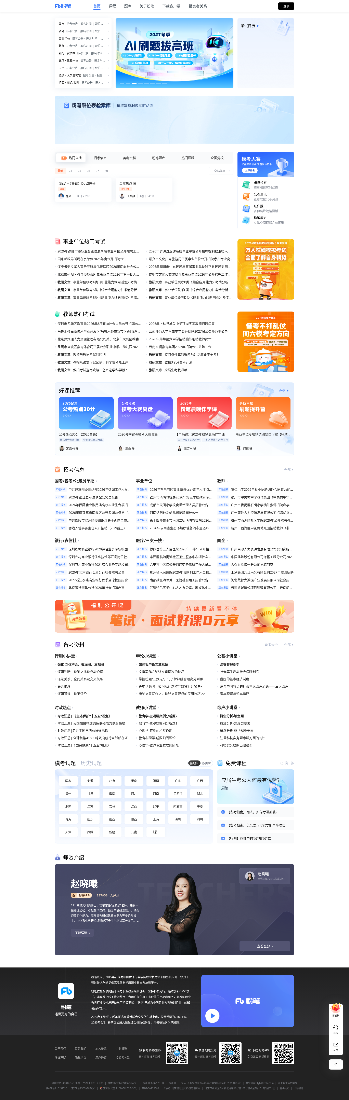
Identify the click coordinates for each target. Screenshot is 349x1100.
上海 (156, 819)
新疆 (112, 832)
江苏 (90, 806)
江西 (134, 806)
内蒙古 (177, 806)
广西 (200, 781)
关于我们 (60, 1048)
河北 (134, 794)
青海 (68, 819)
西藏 (90, 832)
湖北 (200, 794)
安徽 (90, 781)
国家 (68, 781)
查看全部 (263, 946)
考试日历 (248, 25)
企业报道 (121, 1048)
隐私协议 (80, 1057)
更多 (282, 390)
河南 (156, 794)
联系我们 (80, 1048)
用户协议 (101, 1057)
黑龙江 (177, 794)
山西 (112, 819)
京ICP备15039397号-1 (83, 1088)
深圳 (178, 819)
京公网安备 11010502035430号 (120, 1088)
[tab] (71, 157)
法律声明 (60, 1057)
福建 (156, 781)
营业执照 (284, 1088)
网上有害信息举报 (287, 1083)
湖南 (68, 806)
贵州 (68, 794)
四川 (200, 819)
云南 (134, 832)
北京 (112, 781)
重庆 (134, 781)
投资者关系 (123, 1057)
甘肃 (90, 794)
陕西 (134, 819)
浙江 (156, 832)
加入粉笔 (101, 1048)
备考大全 (271, 645)
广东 (178, 781)
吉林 (112, 806)
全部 (287, 470)
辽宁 (156, 806)
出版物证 (298, 1088)
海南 (112, 794)
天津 (68, 832)
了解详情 (81, 933)
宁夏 (200, 806)
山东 (90, 819)
